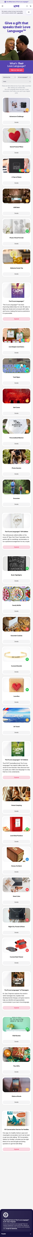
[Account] (27, 6)
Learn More (20, 13)
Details (16, 122)
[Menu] (2, 6)
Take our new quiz (16, 70)
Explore (16, 319)
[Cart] (30, 6)
